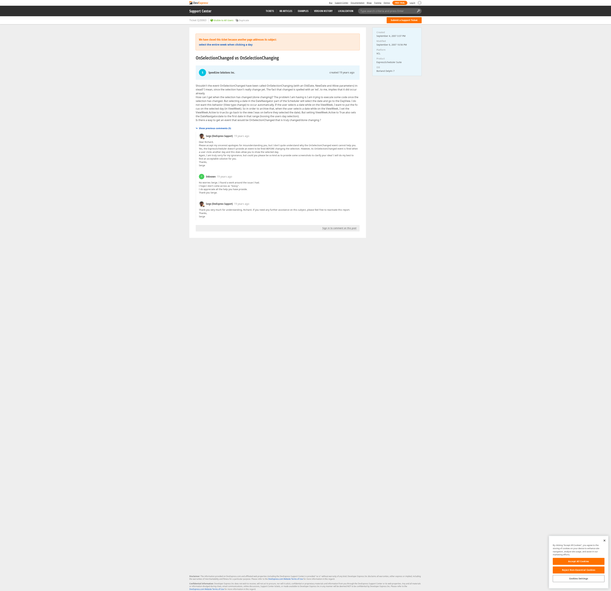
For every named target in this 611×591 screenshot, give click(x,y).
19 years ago (241, 136)
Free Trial (400, 2)
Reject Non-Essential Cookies (578, 570)
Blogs (369, 2)
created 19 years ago (342, 72)
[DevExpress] (199, 3)
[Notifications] (420, 3)
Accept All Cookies (578, 561)
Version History (323, 11)
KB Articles (286, 11)
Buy (330, 2)
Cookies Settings (578, 578)
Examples (303, 11)
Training (377, 2)
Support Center (341, 2)
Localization (345, 11)
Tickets (270, 11)
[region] (578, 562)
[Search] (418, 11)
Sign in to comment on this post (339, 228)
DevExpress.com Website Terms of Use (285, 579)
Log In (412, 2)
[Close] (604, 540)
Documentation (357, 2)
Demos (387, 2)
